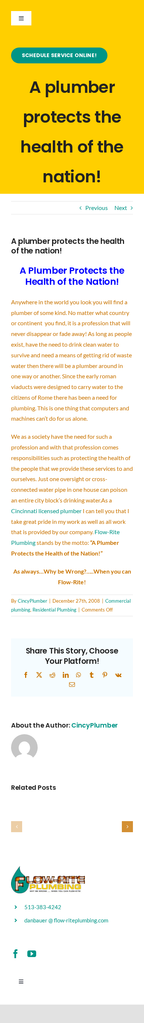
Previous (96, 207)
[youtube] (31, 953)
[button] (16, 826)
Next (120, 207)
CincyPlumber (32, 601)
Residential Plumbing (54, 610)
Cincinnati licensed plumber (47, 510)
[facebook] (15, 953)
